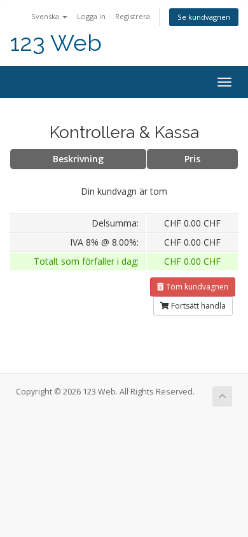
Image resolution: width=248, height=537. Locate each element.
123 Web (56, 43)
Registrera (132, 16)
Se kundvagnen (203, 17)
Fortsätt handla (197, 305)
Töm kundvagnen (196, 286)
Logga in (91, 16)
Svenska (46, 16)
